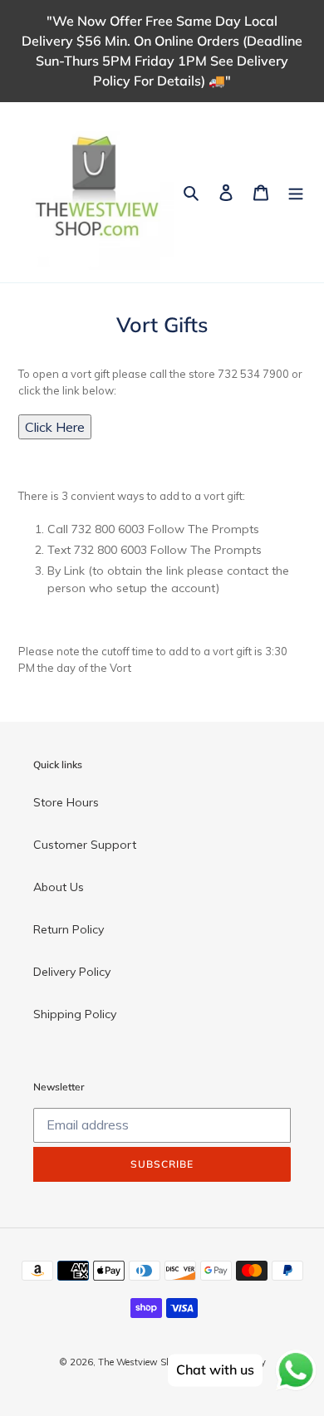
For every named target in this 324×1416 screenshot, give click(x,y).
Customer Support (84, 844)
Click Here (55, 427)
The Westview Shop (139, 1362)
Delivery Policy (71, 971)
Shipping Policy (74, 1014)
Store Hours (66, 802)
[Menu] (295, 192)
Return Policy (68, 929)
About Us (58, 886)
